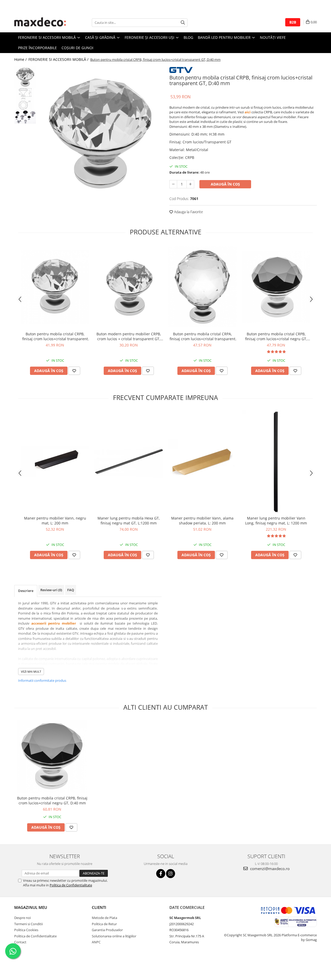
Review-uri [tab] (51, 590)
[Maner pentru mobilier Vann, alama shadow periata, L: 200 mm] (202, 461)
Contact (20, 942)
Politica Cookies (26, 930)
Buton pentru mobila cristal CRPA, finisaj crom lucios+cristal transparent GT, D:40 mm (202, 336)
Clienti (99, 907)
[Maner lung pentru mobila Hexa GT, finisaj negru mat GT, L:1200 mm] (128, 462)
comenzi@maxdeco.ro (269, 868)
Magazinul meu (30, 907)
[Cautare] (182, 22)
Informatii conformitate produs (42, 680)
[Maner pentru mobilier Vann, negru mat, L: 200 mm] (55, 461)
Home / (21, 59)
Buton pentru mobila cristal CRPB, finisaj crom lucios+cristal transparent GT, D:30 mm (55, 336)
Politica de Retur (104, 924)
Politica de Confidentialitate (71, 885)
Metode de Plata (104, 917)
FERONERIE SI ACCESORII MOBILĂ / (58, 59)
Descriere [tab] (25, 590)
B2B (292, 22)
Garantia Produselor (107, 930)
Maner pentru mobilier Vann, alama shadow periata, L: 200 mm (202, 520)
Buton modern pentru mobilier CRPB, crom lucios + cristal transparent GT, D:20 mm (128, 336)
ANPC (96, 942)
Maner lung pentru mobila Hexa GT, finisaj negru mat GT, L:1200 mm (128, 520)
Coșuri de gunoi (77, 47)
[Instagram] (170, 873)
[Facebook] (160, 873)
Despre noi (22, 917)
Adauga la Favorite (188, 211)
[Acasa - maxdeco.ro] (40, 22)
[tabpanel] (100, 133)
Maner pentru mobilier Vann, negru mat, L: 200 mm (55, 520)
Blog (188, 37)
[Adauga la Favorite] (74, 371)
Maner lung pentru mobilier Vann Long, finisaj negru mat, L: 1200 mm (276, 520)
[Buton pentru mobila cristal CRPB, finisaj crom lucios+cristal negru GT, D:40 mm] (52, 756)
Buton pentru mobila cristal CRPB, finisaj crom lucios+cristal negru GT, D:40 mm (52, 800)
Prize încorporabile (37, 47)
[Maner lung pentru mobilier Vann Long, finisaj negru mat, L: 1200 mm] (276, 461)
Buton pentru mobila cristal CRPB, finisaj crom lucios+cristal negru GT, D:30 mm (276, 336)
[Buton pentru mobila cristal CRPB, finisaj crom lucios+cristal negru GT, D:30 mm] (276, 287)
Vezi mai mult (31, 671)
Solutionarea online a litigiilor (114, 936)
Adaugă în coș (225, 184)
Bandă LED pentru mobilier (225, 37)
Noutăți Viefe (273, 37)
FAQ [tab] (70, 590)
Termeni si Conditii (28, 924)
